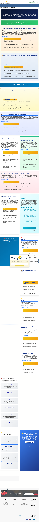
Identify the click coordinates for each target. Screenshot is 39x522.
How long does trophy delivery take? (29, 209)
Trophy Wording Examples (9, 399)
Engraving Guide (10, 392)
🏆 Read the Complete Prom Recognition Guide (8, 152)
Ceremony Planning (9, 422)
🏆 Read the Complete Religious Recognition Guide (13, 67)
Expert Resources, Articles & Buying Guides (24, 504)
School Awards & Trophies (33, 503)
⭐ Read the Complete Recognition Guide (29, 283)
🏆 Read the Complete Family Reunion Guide (30, 250)
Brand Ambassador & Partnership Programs (24, 503)
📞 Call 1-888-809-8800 (29, 442)
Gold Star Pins (33, 510)
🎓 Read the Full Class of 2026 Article (10, 99)
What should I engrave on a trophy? (28, 215)
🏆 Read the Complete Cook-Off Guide (10, 208)
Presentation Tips (9, 414)
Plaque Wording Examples (9, 407)
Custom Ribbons (33, 509)
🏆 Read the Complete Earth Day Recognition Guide (29, 152)
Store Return (14, 503)
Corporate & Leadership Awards (33, 502)
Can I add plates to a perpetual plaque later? (30, 216)
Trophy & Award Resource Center (6, 7)
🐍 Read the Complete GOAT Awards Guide (30, 310)
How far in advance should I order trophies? (30, 220)
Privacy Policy (15, 504)
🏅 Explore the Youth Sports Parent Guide (30, 363)
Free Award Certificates (10, 384)
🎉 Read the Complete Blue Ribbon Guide (30, 339)
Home (1, 7)
